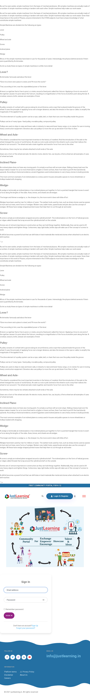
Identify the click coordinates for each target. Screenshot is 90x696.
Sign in (9, 615)
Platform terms (10, 672)
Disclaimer (8, 675)
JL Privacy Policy (27, 672)
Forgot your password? (25, 628)
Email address (12, 590)
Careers (7, 678)
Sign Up (35, 626)
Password (11, 600)
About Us (23, 675)
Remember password (14, 609)
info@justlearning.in (63, 656)
